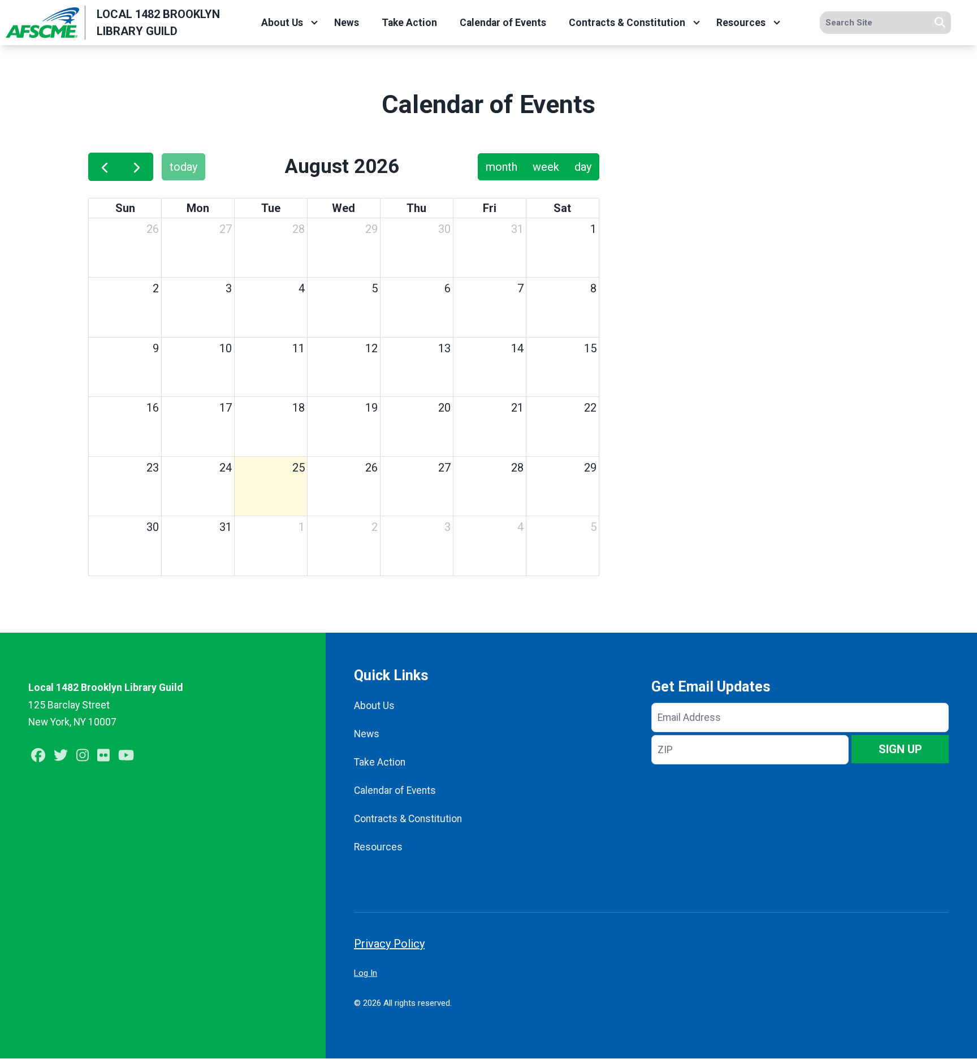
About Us (282, 22)
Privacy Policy (389, 943)
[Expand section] (314, 22)
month (501, 167)
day (582, 167)
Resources (741, 22)
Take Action (409, 22)
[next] (136, 167)
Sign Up (900, 749)
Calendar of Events (503, 22)
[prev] (104, 167)
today (183, 167)
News (346, 22)
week (546, 167)
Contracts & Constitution (627, 22)
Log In (365, 973)
